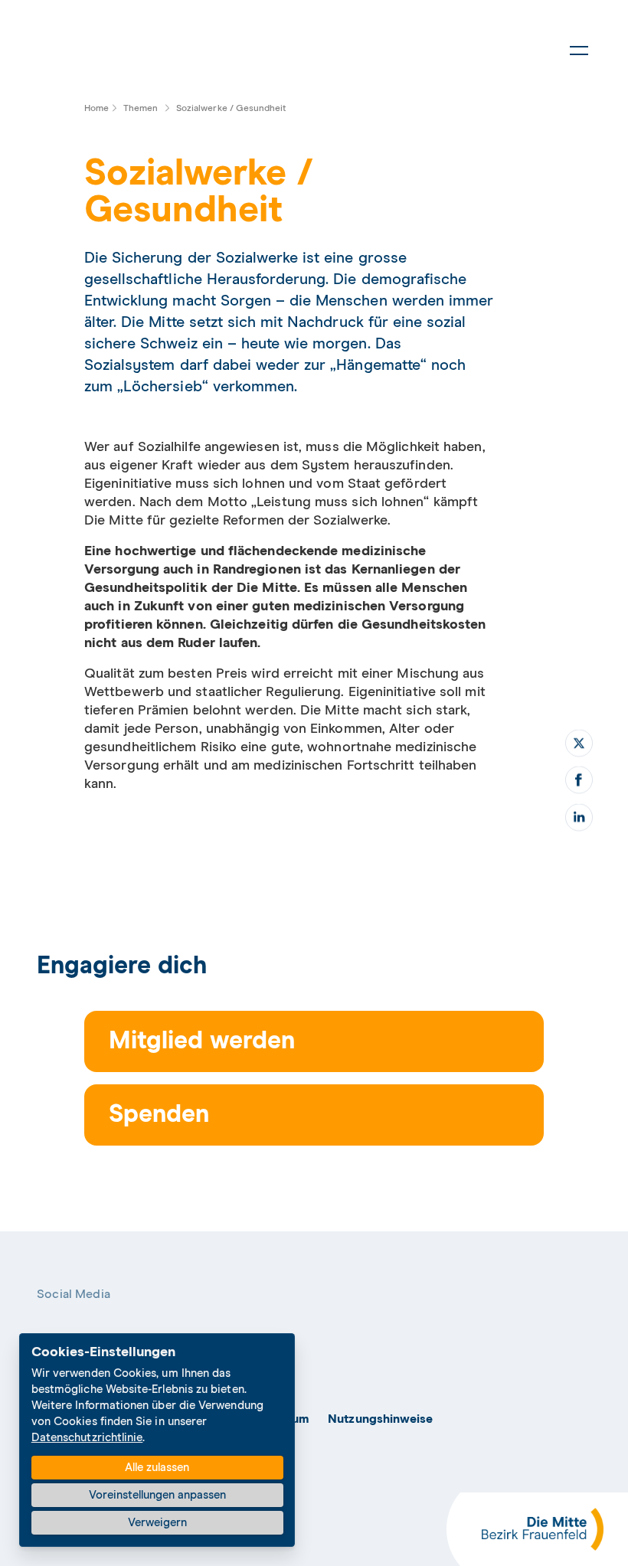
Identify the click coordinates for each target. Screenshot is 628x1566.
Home (96, 108)
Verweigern (157, 1522)
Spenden (159, 1115)
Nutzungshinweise (380, 1419)
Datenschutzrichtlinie (87, 1437)
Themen (140, 108)
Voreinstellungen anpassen (157, 1495)
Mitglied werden (202, 1041)
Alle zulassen (157, 1467)
